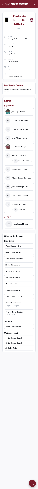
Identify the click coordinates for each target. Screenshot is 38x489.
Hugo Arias (22, 209)
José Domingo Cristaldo (20, 195)
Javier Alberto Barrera (19, 138)
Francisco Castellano (19, 156)
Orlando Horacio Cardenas (21, 178)
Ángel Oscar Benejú (19, 147)
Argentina (11, 69)
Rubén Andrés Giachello (20, 129)
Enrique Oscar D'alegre (20, 120)
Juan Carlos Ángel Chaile (20, 187)
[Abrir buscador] (34, 4)
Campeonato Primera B (15, 76)
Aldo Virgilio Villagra (19, 204)
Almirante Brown (13, 61)
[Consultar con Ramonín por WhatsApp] (32, 483)
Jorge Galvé (11, 54)
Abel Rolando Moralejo (20, 169)
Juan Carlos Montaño (21, 224)
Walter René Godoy (25, 161)
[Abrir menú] (2, 4)
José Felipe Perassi (18, 112)
